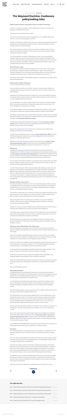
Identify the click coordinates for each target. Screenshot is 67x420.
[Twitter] (60, 4)
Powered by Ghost (61, 414)
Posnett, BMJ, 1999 (41, 314)
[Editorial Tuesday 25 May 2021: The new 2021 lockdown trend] (33, 400)
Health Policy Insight (4, 4)
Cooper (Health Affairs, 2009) (42, 134)
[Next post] (56, 371)
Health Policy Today (25, 4)
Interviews (46, 4)
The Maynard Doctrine (37, 4)
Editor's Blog (16, 4)
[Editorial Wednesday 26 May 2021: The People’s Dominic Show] (33, 397)
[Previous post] (11, 371)
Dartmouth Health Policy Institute (27, 118)
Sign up (52, 4)
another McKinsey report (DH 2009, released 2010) (24, 153)
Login (63, 4)
